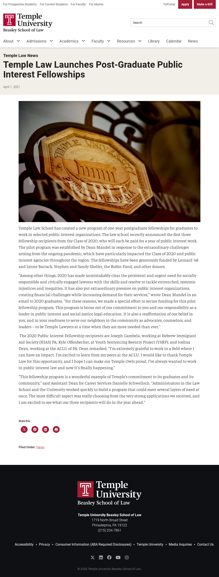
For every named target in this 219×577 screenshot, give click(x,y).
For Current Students (54, 4)
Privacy (44, 544)
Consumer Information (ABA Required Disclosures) (93, 544)
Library (154, 41)
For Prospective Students (20, 4)
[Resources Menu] (138, 42)
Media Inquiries (180, 544)
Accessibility (24, 544)
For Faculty (78, 4)
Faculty (98, 41)
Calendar (174, 41)
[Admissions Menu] (49, 42)
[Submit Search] (211, 23)
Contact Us (205, 544)
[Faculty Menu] (107, 42)
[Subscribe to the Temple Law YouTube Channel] (118, 557)
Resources (126, 41)
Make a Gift (205, 4)
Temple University (150, 544)
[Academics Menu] (81, 42)
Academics (68, 41)
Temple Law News (20, 55)
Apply (185, 4)
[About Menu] (16, 42)
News (193, 41)
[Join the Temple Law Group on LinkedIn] (101, 557)
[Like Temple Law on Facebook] (109, 557)
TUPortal (169, 4)
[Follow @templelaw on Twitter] (92, 557)
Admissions (36, 41)
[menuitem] (20, 4)
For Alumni (96, 4)
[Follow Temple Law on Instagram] (127, 557)
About (8, 41)
